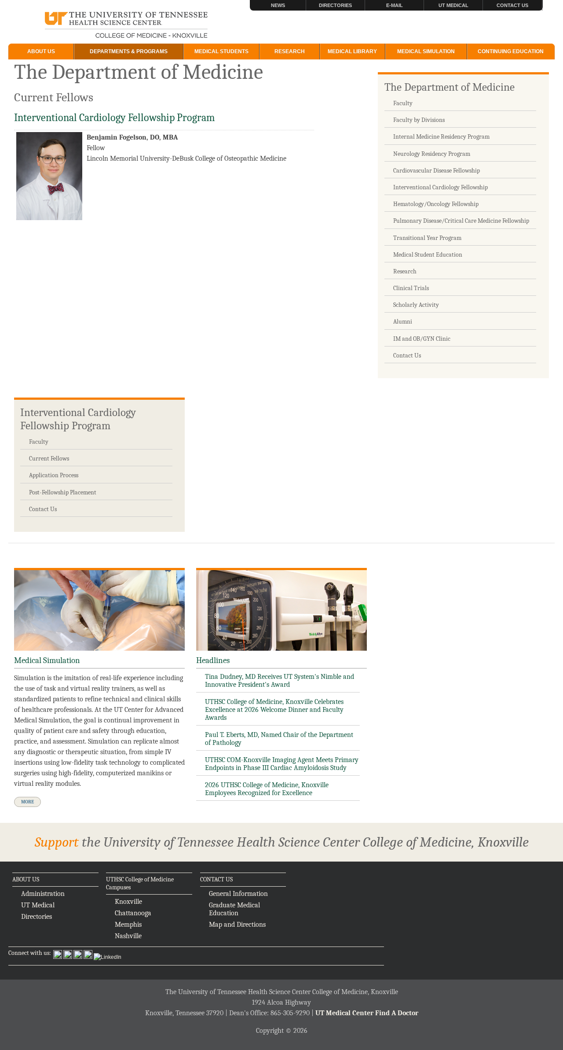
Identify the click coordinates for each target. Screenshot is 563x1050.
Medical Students (221, 51)
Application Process (53, 475)
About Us (41, 51)
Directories (335, 5)
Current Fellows (49, 458)
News (278, 5)
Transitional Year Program (427, 238)
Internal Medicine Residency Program (441, 136)
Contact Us (512, 5)
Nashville (128, 936)
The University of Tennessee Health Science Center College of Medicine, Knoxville (126, 25)
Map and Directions (237, 924)
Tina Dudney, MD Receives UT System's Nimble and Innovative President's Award (279, 681)
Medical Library (352, 51)
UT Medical (453, 5)
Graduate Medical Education (234, 909)
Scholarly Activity (416, 305)
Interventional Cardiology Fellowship (440, 187)
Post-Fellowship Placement (62, 492)
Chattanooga (133, 913)
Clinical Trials (411, 288)
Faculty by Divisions (419, 120)
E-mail (394, 5)
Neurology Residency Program (431, 154)
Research (289, 51)
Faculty (403, 103)
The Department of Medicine (449, 87)
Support (57, 842)
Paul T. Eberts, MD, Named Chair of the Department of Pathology (279, 739)
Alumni (402, 321)
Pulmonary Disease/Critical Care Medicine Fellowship (461, 221)
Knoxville (128, 902)
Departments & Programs (129, 51)
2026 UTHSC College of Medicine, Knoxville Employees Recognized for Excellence (267, 789)
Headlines (213, 660)
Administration (43, 894)
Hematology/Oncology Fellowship (436, 204)
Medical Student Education (427, 254)
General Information (238, 894)
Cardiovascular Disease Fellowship (436, 170)
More (27, 802)
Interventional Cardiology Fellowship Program (78, 419)
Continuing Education (511, 51)
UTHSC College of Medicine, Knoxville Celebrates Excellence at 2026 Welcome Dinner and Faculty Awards (274, 710)
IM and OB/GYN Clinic (421, 339)
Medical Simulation (426, 51)
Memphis (128, 924)
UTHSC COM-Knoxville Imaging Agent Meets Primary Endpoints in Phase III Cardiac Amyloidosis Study (281, 764)
